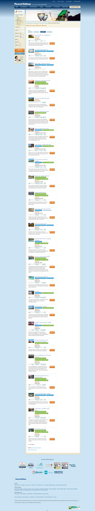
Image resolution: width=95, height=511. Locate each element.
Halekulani (37, 291)
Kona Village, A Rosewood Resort (42, 63)
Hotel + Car (19, 24)
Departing (17, 33)
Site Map (16, 483)
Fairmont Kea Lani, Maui (40, 429)
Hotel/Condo (19, 17)
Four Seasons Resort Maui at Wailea (43, 393)
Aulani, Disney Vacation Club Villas (43, 144)
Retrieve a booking (60, 1)
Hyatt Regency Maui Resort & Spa (42, 80)
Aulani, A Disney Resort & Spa (42, 128)
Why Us (54, 1)
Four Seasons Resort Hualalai (41, 49)
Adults (17, 42)
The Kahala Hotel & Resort (41, 306)
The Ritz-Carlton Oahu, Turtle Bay (42, 256)
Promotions (20, 11)
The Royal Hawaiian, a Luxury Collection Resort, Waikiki (41, 340)
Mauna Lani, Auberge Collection (42, 176)
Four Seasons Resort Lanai (41, 223)
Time (21, 33)
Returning (17, 36)
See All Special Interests (32, 449)
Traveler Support (69, 1)
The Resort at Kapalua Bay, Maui (42, 98)
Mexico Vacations (45, 493)
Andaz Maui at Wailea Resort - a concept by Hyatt (42, 376)
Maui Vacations (23, 493)
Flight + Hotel (19, 20)
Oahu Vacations (17, 493)
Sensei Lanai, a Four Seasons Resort (43, 209)
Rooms (16, 39)
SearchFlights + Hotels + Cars (19, 53)
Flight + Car (19, 23)
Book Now (52, 43)
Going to (16, 30)
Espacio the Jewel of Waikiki (41, 276)
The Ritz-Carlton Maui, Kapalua (42, 111)
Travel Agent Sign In (77, 1)
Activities (18, 19)
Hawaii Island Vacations (37, 493)
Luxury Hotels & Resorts (36, 447)
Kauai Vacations (29, 493)
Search (20, 50)
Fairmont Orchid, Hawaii (40, 192)
